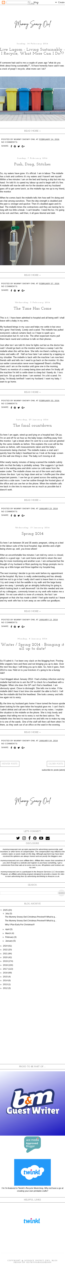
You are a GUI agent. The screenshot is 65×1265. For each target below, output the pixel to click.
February (9, 937)
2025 (5, 910)
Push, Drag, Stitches (32, 164)
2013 (5, 984)
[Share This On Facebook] (11, 147)
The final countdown (32, 426)
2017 (5, 969)
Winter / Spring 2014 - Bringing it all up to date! (32, 647)
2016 (5, 973)
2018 (5, 965)
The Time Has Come (33, 309)
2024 (5, 946)
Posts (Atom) (59, 770)
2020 (5, 957)
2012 (5, 988)
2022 (5, 950)
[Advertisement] (32, 1027)
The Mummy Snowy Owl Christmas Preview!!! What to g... (30, 917)
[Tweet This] (18, 147)
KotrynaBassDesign (39, 1262)
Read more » (32, 131)
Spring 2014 (33, 534)
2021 (5, 953)
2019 (5, 961)
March (8, 933)
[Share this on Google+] (23, 147)
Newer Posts (10, 764)
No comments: (9, 142)
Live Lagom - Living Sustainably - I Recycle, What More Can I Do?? (32, 52)
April (7, 929)
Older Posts (56, 764)
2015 (5, 977)
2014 (5, 980)
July (7, 913)
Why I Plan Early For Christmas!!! (19, 924)
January (9, 941)
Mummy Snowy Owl (37, 1261)
